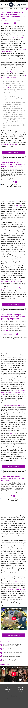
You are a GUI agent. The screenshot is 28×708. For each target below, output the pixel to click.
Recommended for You (8, 642)
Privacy (7, 694)
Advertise (7, 689)
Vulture (7, 87)
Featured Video (5, 664)
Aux (2, 23)
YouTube (9, 334)
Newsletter (23, 4)
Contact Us (14, 696)
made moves (11, 356)
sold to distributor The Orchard (9, 144)
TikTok (9, 182)
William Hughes (6, 178)
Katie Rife (5, 20)
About (7, 687)
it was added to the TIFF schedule (14, 38)
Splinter (17, 1)
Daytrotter (21, 1)
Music (15, 8)
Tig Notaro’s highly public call (9, 71)
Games (21, 8)
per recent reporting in (14, 405)
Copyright (20, 692)
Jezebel (12, 1)
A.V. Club (6, 1)
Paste (1, 1)
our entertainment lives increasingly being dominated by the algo (13, 392)
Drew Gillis (5, 492)
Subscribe (6, 4)
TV (6, 8)
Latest (2, 8)
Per (19, 205)
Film (11, 8)
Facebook (7, 692)
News (5, 23)
